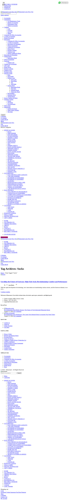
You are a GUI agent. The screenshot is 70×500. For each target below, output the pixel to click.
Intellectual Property (9, 345)
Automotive (7, 19)
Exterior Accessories (16, 178)
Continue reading (5, 292)
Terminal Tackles (8, 99)
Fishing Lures (11, 78)
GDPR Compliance (9, 342)
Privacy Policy (8, 334)
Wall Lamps (7, 105)
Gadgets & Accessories (14, 47)
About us (6, 324)
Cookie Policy (8, 348)
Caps (9, 29)
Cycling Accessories (9, 36)
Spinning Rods (15, 90)
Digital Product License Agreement (13, 343)
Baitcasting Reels (12, 58)
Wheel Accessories (13, 25)
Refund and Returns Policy (11, 335)
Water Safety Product (13, 110)
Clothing (6, 27)
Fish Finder (11, 76)
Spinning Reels (12, 95)
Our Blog (6, 327)
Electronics (7, 39)
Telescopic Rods (15, 92)
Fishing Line (11, 62)
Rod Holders (11, 93)
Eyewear (10, 30)
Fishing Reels (7, 56)
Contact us (7, 322)
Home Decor (11, 49)
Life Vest (10, 32)
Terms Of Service (9, 338)
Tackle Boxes (11, 96)
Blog (3, 277)
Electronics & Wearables (14, 44)
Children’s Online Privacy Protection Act (15, 340)
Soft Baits (13, 84)
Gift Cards (7, 65)
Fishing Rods (11, 85)
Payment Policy (8, 337)
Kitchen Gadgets (12, 50)
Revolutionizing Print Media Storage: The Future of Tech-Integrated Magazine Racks (27, 310)
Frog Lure (13, 79)
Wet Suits (10, 112)
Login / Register (8, 486)
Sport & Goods (8, 73)
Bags (9, 75)
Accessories (7, 18)
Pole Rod (13, 88)
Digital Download (9, 38)
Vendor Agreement (9, 349)
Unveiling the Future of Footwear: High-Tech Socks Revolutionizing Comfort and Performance (34, 282)
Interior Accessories (13, 22)
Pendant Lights (8, 72)
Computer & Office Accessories (12, 35)
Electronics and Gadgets (17, 174)
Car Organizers (14, 176)
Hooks (9, 101)
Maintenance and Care (16, 182)
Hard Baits (14, 81)
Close (2, 491)
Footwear (6, 61)
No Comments (17, 311)
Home (2, 273)
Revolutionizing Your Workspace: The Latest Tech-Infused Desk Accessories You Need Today (29, 314)
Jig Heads (10, 102)
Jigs (12, 82)
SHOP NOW (4, 237)
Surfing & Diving (12, 108)
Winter (9, 33)
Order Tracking (8, 326)
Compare (6, 485)
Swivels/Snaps (11, 104)
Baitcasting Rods (15, 87)
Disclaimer (7, 346)
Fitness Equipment (13, 45)
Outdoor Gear (11, 52)
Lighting (11, 181)
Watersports (7, 107)
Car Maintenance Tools (14, 21)
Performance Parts (12, 24)
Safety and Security (15, 185)
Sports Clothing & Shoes (14, 53)
